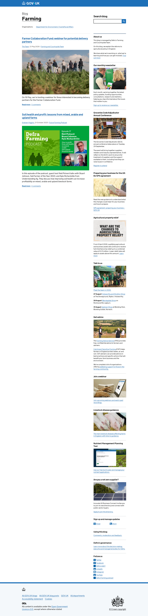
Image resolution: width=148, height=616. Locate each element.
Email (98, 524)
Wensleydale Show (109, 300)
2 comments (36, 105)
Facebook (100, 563)
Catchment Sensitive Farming (105, 349)
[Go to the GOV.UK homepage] (31, 3)
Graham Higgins (28, 123)
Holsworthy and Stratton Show (113, 294)
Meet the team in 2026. (102, 290)
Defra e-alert (100, 566)
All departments (77, 595)
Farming (31, 19)
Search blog (100, 16)
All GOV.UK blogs (29, 595)
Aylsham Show (107, 307)
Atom (114, 524)
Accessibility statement (32, 599)
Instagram (100, 572)
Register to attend (100, 166)
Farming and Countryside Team (52, 47)
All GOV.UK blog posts (49, 595)
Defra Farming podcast (104, 578)
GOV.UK (64, 595)
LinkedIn (99, 569)
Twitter (98, 560)
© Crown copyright (117, 609)
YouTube (99, 575)
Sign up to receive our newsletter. (106, 105)
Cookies (48, 599)
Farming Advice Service (105, 341)
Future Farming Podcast (58, 123)
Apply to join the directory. (103, 512)
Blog (25, 13)
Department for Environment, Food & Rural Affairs (54, 27)
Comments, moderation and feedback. (108, 535)
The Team (25, 47)
